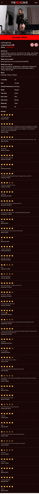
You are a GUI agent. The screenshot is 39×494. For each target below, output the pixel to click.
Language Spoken (6, 45)
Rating (3, 47)
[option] (3, 32)
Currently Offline (19, 37)
